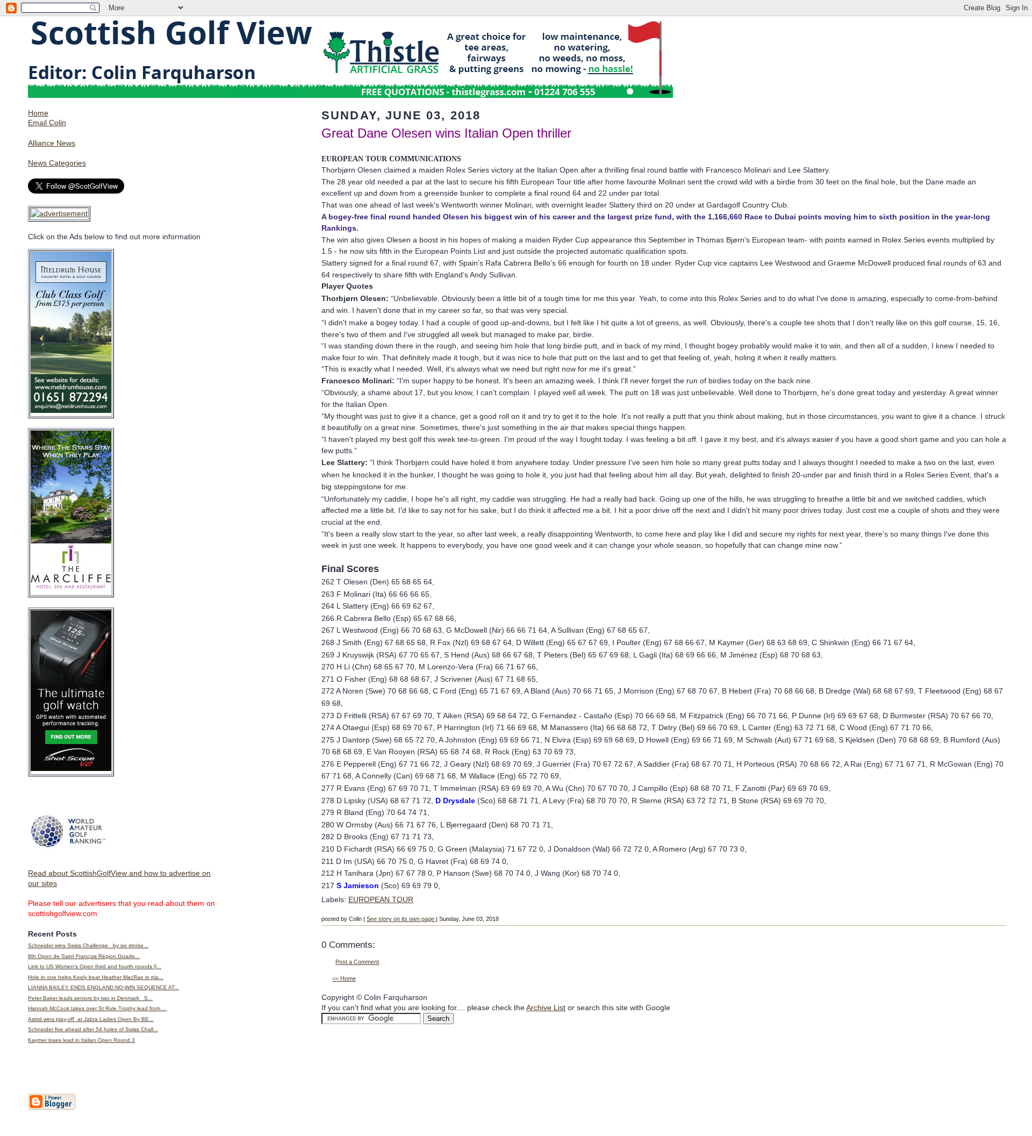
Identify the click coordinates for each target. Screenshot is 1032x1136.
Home (38, 113)
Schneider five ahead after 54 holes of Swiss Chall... (93, 1029)
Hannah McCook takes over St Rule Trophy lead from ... (97, 1008)
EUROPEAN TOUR (380, 899)
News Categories (57, 163)
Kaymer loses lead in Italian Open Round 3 (81, 1040)
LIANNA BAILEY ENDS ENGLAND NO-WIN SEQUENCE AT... (103, 987)
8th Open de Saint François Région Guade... (84, 956)
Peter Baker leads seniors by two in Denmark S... (90, 998)
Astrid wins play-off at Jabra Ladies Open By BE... (91, 1019)
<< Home (344, 978)
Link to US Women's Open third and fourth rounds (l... (94, 966)
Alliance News (51, 143)
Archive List (545, 1007)
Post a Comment (357, 962)
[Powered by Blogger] (51, 1107)
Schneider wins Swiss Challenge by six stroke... (88, 945)
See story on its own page (401, 919)
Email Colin (47, 122)
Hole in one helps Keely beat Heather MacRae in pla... (95, 977)
